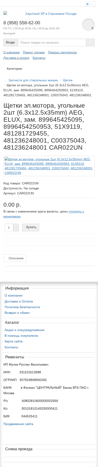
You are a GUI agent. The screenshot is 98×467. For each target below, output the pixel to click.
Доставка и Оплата (19, 301)
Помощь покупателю (62, 52)
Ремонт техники (34, 52)
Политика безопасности (22, 307)
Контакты (39, 57)
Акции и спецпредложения (24, 330)
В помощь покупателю (21, 335)
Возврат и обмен (17, 312)
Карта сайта (14, 341)
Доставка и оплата (16, 57)
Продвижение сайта (18, 424)
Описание (16, 258)
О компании (11, 52)
